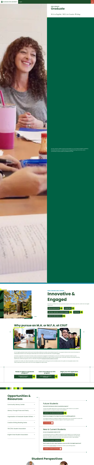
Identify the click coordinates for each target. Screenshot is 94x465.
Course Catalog (52, 445)
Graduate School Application (23, 377)
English (20, 1)
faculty (58, 353)
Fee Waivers (47, 423)
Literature (68, 308)
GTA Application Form (68, 374)
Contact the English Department (53, 413)
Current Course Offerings (51, 448)
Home (52, 6)
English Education (54, 308)
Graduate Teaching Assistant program (50, 358)
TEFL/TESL (76, 312)
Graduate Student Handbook (52, 440)
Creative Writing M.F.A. (55, 316)
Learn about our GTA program (45, 377)
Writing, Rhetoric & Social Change (58, 312)
